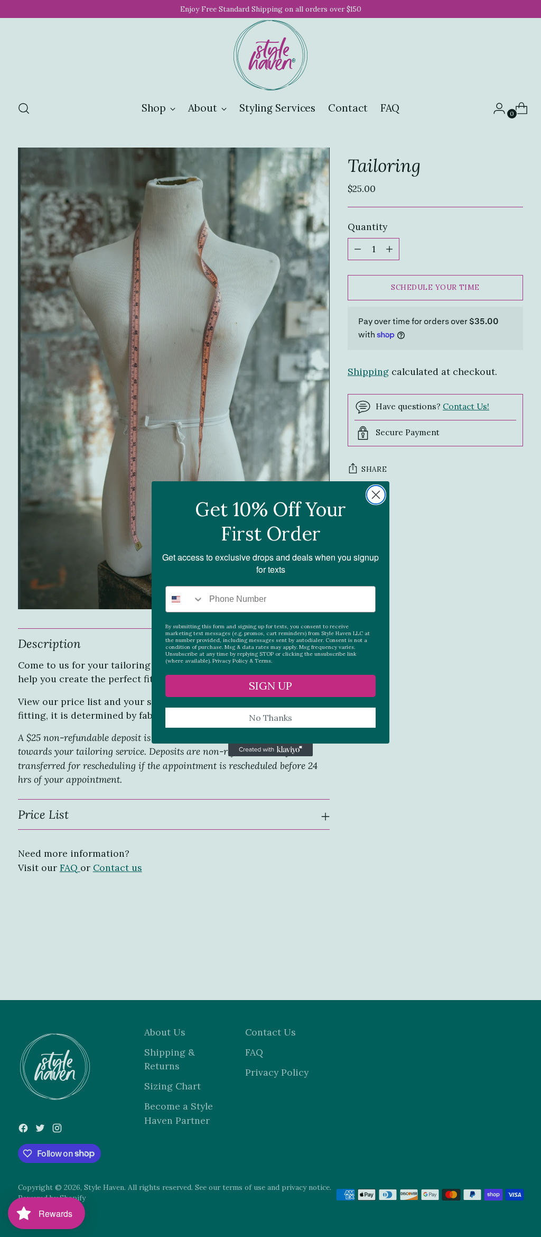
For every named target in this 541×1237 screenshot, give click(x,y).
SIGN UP (270, 685)
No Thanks (270, 717)
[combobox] (185, 599)
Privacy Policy (230, 660)
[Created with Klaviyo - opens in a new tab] (270, 750)
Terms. (263, 660)
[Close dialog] (376, 494)
